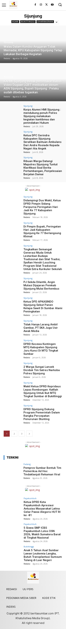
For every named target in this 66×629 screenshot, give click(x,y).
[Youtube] (52, 5)
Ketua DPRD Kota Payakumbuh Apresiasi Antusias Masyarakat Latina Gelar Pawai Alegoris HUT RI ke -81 (42, 508)
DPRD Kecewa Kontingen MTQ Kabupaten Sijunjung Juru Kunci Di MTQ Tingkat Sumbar (40, 349)
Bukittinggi (28, 21)
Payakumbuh (30, 498)
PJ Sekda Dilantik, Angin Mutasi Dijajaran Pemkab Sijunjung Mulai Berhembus (41, 285)
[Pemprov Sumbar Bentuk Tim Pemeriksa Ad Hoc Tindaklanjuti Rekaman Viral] (12, 469)
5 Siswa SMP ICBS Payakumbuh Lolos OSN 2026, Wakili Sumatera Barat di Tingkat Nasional (42, 532)
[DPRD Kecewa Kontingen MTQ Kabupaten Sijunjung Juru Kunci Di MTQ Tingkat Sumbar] (12, 345)
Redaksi (26, 126)
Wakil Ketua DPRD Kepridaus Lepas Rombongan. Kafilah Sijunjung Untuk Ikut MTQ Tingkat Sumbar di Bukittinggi (42, 391)
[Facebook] (35, 5)
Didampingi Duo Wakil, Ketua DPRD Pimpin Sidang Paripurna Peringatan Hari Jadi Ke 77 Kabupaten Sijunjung (42, 207)
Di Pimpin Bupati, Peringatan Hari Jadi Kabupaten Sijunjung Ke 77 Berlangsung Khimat (42, 231)
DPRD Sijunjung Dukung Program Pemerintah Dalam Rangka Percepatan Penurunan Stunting (41, 414)
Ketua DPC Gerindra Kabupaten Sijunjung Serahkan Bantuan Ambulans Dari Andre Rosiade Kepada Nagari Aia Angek (42, 142)
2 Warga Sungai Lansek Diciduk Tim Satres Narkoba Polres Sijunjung (41, 370)
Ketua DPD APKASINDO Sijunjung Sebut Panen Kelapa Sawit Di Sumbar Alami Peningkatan (42, 306)
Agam (15, 21)
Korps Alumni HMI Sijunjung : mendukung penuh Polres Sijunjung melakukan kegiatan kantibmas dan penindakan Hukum (42, 116)
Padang (27, 464)
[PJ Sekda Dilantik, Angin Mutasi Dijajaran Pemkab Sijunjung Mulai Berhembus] (12, 283)
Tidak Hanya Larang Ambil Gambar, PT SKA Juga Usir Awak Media (40, 328)
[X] (46, 5)
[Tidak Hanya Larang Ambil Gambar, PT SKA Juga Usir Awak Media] (12, 326)
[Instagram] (41, 5)
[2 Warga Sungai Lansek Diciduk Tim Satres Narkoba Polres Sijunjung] (12, 368)
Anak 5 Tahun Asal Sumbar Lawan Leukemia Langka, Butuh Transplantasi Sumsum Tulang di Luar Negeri (43, 555)
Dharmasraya (45, 21)
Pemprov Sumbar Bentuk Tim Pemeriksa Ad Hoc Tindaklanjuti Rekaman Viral (42, 471)
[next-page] (29, 434)
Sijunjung (8, 42)
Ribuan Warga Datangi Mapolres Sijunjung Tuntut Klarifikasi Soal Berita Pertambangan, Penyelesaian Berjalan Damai (42, 167)
